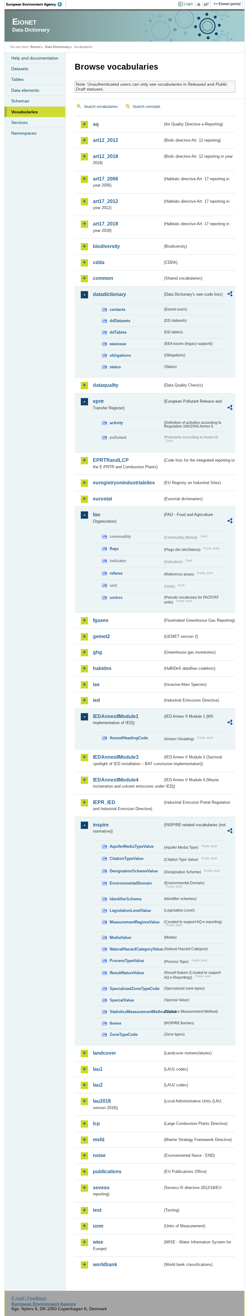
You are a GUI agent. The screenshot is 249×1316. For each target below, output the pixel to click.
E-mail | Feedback (29, 1298)
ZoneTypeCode (124, 1034)
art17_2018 (105, 223)
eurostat (102, 498)
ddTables (118, 332)
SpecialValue (122, 1000)
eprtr (98, 401)
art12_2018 (105, 156)
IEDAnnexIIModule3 (115, 757)
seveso (101, 1187)
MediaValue (120, 937)
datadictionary (109, 294)
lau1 (98, 1069)
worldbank (105, 1264)
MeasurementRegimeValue (134, 922)
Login (188, 4)
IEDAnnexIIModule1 (115, 716)
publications (107, 1171)
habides (102, 668)
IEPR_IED (104, 802)
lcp (96, 1123)
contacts (117, 309)
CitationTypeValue (126, 858)
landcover (104, 1053)
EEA (36, 4)
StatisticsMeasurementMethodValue (136, 1011)
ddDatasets (120, 320)
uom (98, 1225)
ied (96, 700)
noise (99, 1155)
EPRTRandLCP (111, 460)
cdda (98, 262)
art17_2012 (105, 201)
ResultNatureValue (127, 973)
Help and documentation (34, 58)
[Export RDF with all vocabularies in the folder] (229, 294)
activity (116, 423)
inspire (101, 824)
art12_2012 (105, 140)
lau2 (98, 1085)
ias (96, 684)
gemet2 (101, 636)
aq (96, 124)
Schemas (20, 100)
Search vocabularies (101, 106)
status (115, 367)
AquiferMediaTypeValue (132, 846)
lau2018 (102, 1101)
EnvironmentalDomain (131, 883)
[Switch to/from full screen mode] (207, 4)
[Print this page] (199, 4)
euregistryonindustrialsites (124, 482)
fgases (100, 620)
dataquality (105, 385)
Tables (17, 79)
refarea (116, 573)
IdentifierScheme (126, 899)
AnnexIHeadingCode (129, 738)
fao (96, 514)
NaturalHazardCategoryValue (136, 949)
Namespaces (23, 133)
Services (19, 122)
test (97, 1210)
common (103, 278)
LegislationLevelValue (130, 910)
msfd (98, 1139)
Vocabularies (24, 111)
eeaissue (118, 344)
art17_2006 (105, 178)
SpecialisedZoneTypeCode (134, 988)
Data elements (25, 90)
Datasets (19, 68)
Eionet (35, 47)
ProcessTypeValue (127, 960)
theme (115, 1023)
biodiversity (106, 246)
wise (98, 1242)
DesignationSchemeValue (134, 871)
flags (114, 548)
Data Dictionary (57, 47)
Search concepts (146, 106)
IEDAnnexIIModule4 (115, 779)
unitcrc (116, 597)
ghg (97, 652)
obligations (120, 355)
